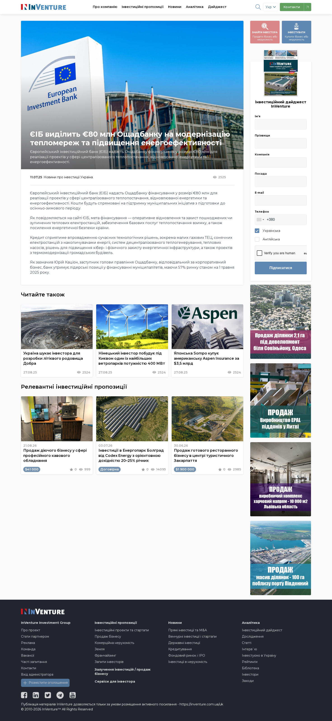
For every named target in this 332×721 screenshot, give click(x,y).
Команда (28, 649)
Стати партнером (35, 636)
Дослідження (253, 636)
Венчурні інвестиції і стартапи (192, 636)
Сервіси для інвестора (115, 681)
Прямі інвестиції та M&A (187, 630)
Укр (269, 7)
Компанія (262, 154)
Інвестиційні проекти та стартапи (122, 630)
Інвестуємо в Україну (259, 655)
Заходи (248, 681)
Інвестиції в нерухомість (187, 662)
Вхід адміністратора (37, 674)
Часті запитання (34, 662)
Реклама (28, 643)
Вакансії (27, 655)
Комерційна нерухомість (114, 643)
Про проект (30, 630)
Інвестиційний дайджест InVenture (280, 104)
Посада (261, 173)
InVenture (45, 623)
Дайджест (217, 7)
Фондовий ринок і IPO (186, 655)
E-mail (259, 192)
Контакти (28, 668)
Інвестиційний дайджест (262, 630)
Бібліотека (250, 668)
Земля (100, 649)
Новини (174, 7)
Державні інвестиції (184, 643)
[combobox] (260, 220)
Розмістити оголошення (48, 683)
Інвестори (250, 674)
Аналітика (194, 7)
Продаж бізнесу (108, 636)
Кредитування (180, 649)
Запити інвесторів (109, 662)
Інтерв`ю (249, 649)
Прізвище (262, 135)
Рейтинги (249, 662)
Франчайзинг (105, 655)
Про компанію (105, 7)
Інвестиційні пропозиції (143, 7)
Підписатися (280, 268)
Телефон (262, 211)
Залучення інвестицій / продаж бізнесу (122, 671)
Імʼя (257, 116)
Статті (246, 643)
